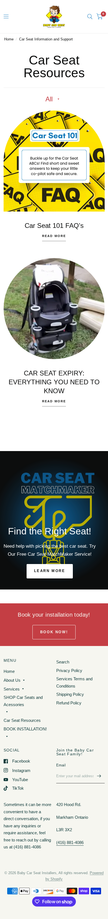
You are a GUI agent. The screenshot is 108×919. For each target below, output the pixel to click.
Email (61, 765)
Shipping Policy (70, 694)
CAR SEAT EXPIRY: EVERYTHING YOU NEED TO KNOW (54, 382)
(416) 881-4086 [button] (70, 842)
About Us (12, 680)
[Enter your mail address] (99, 776)
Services (12, 689)
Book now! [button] (54, 632)
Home (9, 39)
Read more (54, 236)
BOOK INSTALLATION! (25, 729)
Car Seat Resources (22, 720)
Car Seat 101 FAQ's (54, 225)
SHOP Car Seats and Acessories (23, 701)
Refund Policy (68, 703)
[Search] (89, 16)
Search (62, 662)
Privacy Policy (69, 670)
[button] (50, 571)
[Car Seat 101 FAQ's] (54, 161)
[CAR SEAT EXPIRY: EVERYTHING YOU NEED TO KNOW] (54, 308)
